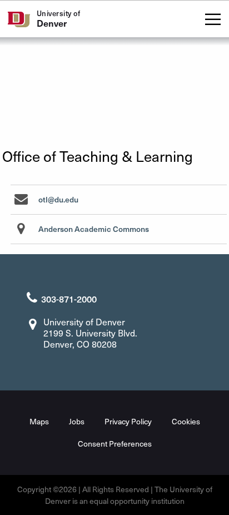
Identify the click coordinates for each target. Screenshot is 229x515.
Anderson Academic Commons (93, 229)
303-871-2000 (69, 299)
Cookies (186, 421)
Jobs (76, 421)
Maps (39, 421)
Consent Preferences (115, 443)
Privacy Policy (128, 421)
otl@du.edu (58, 199)
